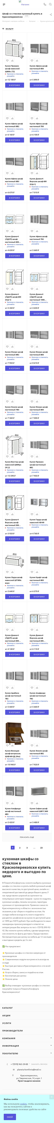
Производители (12, 1030)
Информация (10, 1045)
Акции (6, 1015)
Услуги (6, 1023)
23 (41, 847)
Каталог (7, 1007)
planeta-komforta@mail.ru (29, 1069)
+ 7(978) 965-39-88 (19, 1064)
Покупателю (10, 1053)
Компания (8, 1038)
